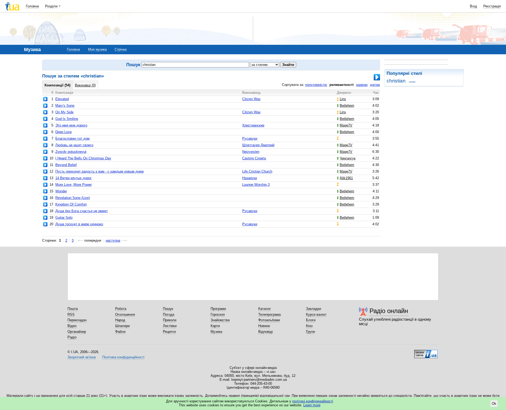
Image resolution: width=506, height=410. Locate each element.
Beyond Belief (66, 165)
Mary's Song (64, 106)
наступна (113, 240)
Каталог (264, 309)
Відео (71, 326)
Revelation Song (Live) (72, 198)
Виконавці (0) (85, 85)
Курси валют (316, 314)
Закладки (313, 309)
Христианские (253, 125)
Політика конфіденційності (123, 357)
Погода (168, 314)
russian (412, 82)
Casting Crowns (254, 158)
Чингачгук (348, 158)
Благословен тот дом (72, 138)
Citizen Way (251, 99)
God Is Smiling (66, 119)
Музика (216, 332)
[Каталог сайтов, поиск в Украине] (425, 352)
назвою (362, 85)
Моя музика (97, 49)
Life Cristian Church (257, 171)
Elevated (62, 99)
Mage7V (346, 125)
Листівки (170, 326)
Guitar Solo (63, 217)
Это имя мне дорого (71, 125)
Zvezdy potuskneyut (70, 152)
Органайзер (76, 332)
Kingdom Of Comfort (71, 204)
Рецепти (169, 332)
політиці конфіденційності (312, 401)
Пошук (168, 309)
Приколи (169, 320)
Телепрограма (269, 314)
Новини (264, 326)
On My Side (64, 112)
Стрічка (120, 49)
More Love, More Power (73, 185)
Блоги (310, 320)
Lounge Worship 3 (256, 185)
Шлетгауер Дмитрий (258, 145)
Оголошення (125, 314)
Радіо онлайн (388, 310)
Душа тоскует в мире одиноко (79, 224)
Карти (215, 326)
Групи (310, 332)
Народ (120, 320)
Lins (343, 99)
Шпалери (122, 326)
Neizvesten (250, 152)
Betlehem (347, 106)
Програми (218, 309)
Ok (494, 404)
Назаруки (249, 178)
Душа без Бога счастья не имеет (81, 211)
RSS (71, 314)
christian (396, 81)
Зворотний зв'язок (81, 357)
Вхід (473, 6)
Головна (32, 6)
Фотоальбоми (269, 320)
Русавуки (249, 138)
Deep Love (63, 132)
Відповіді (265, 332)
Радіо (71, 337)
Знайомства (220, 320)
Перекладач (77, 320)
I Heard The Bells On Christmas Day (83, 158)
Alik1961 (346, 178)
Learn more (311, 405)
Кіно (309, 326)
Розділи (51, 6)
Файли (120, 332)
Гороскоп (218, 314)
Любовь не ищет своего (74, 145)
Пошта (72, 309)
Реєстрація (492, 6)
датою (375, 85)
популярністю (316, 85)
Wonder (61, 191)
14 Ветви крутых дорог (73, 178)
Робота (120, 309)
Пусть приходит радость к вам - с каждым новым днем (99, 171)
